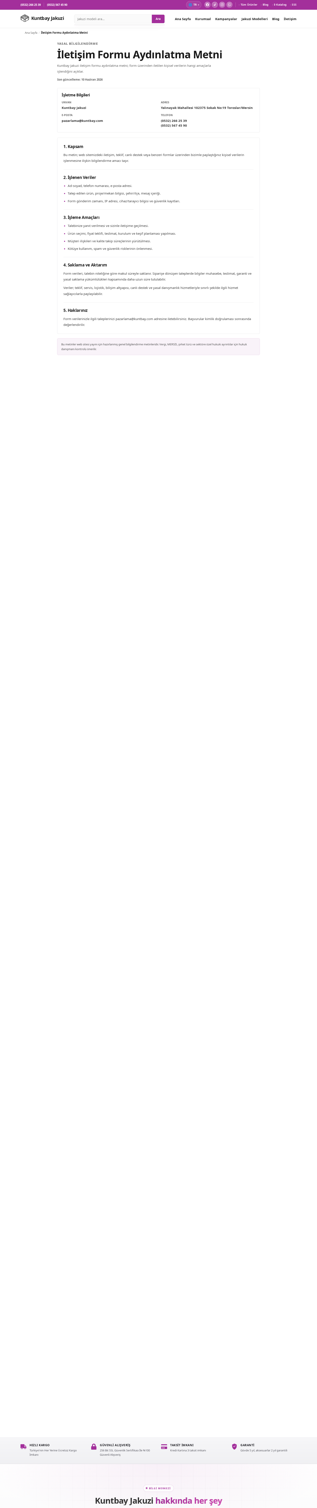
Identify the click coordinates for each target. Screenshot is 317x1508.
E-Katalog (279, 4)
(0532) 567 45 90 (57, 5)
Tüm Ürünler (248, 4)
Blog (264, 4)
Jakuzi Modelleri (255, 19)
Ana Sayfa (183, 19)
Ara (158, 19)
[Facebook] (207, 5)
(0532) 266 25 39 (30, 5)
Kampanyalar (226, 19)
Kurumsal (203, 19)
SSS (293, 4)
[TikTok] (215, 5)
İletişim (290, 19)
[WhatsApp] (229, 5)
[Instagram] (222, 5)
